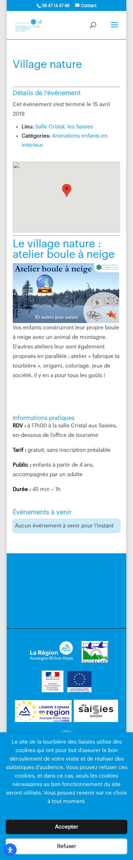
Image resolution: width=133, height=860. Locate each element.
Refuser (66, 846)
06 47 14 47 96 (55, 6)
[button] (66, 190)
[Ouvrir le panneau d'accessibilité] (10, 849)
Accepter (66, 827)
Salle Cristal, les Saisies (64, 126)
